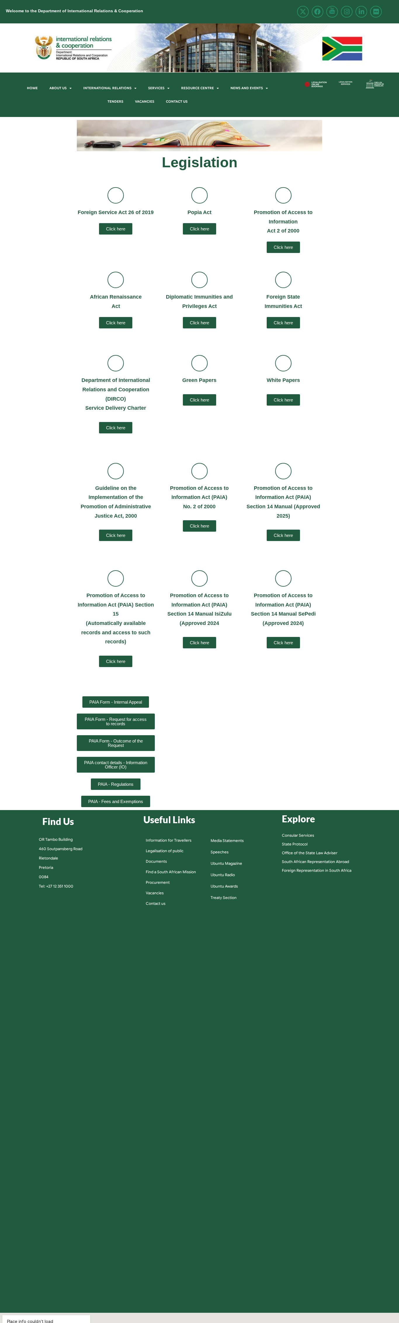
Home (32, 88)
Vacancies (144, 101)
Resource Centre (197, 88)
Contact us (177, 101)
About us (58, 88)
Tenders (115, 101)
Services (156, 88)
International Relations (107, 88)
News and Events (246, 88)
